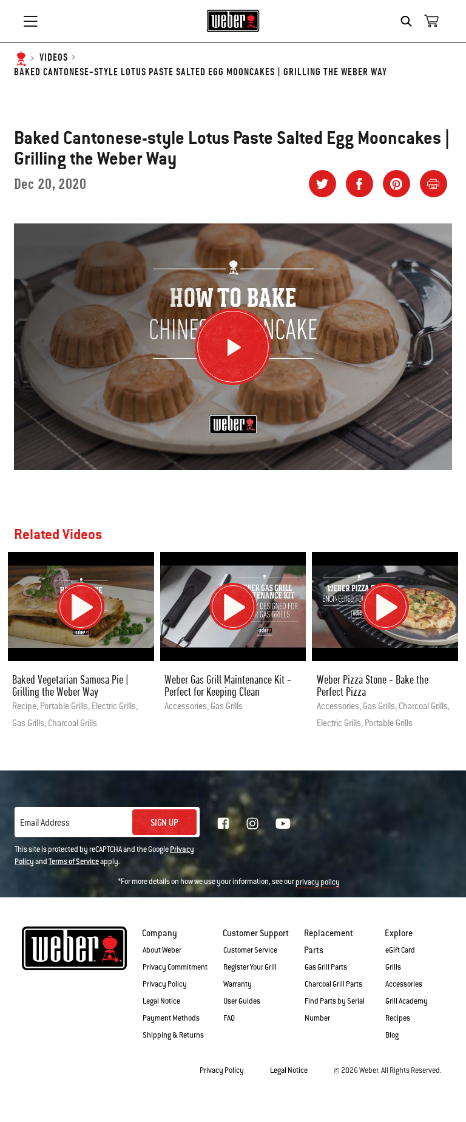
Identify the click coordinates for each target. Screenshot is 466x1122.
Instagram (252, 823)
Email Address (45, 822)
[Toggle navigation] (30, 21)
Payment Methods (171, 1018)
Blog (392, 1035)
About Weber (162, 950)
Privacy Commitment (175, 967)
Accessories (403, 984)
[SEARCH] (409, 21)
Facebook (223, 823)
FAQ (229, 1018)
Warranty (237, 984)
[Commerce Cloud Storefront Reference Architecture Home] (233, 21)
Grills (393, 967)
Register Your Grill (250, 967)
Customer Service (250, 950)
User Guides (241, 1001)
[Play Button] (233, 347)
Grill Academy (406, 1001)
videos (53, 58)
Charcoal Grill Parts (333, 984)
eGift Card (400, 950)
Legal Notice (161, 1001)
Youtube (283, 823)
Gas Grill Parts (326, 967)
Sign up (164, 822)
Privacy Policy (165, 984)
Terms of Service (74, 861)
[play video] (80, 606)
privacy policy (317, 882)
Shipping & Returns (173, 1035)
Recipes (397, 1018)
